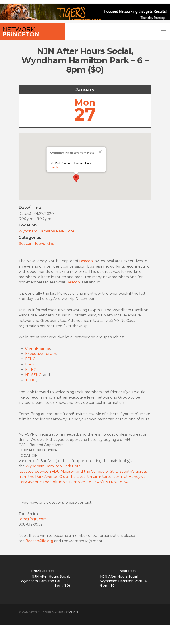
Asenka (74, 611)
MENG (31, 369)
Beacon (86, 261)
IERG (29, 364)
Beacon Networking (36, 243)
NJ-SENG (33, 375)
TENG (30, 380)
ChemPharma (37, 348)
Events (53, 167)
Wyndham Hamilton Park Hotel (47, 231)
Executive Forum (40, 354)
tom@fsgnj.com (33, 519)
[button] (76, 178)
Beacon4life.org (39, 541)
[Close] (100, 152)
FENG (30, 359)
